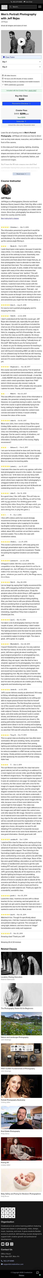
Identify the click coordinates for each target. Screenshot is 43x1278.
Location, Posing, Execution (11, 977)
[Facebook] (7, 1244)
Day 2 (4, 67)
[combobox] (23, 7)
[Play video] (21, 41)
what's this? (32, 90)
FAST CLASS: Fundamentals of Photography (18, 1068)
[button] (38, 1273)
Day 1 (4, 61)
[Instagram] (11, 1244)
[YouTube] (3, 1244)
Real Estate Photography (10, 1131)
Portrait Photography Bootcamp (13, 1100)
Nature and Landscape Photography (14, 1037)
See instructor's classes (10, 218)
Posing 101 (5, 1162)
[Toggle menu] (40, 7)
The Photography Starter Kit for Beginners (17, 1008)
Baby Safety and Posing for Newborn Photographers (21, 1193)
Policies (21, 1275)
